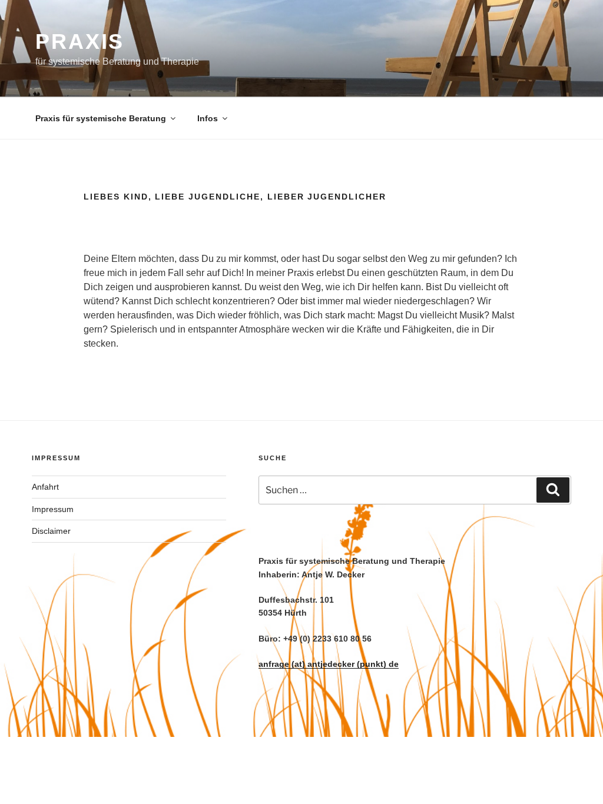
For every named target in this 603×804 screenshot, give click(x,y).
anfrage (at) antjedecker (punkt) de (329, 664)
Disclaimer (51, 531)
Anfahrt (45, 486)
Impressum (53, 509)
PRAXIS (79, 41)
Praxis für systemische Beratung (100, 118)
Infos (207, 118)
